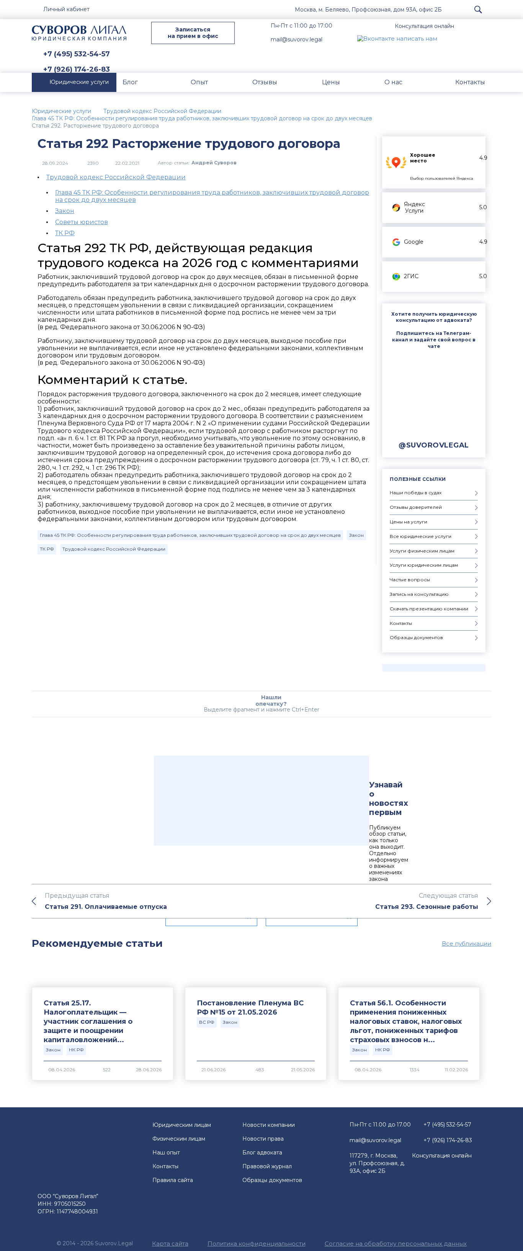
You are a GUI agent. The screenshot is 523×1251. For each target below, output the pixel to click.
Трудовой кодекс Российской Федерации (116, 177)
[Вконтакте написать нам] (397, 38)
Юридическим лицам (181, 1124)
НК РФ (76, 1050)
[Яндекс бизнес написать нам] (485, 38)
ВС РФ (206, 1022)
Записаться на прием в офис (193, 32)
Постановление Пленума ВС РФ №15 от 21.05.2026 (250, 1008)
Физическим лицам (178, 1138)
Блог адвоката (262, 1152)
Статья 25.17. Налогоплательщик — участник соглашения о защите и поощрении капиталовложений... (88, 1021)
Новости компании (268, 1124)
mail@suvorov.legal (296, 39)
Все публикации (466, 943)
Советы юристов (81, 222)
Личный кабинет (66, 9)
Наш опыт (166, 1152)
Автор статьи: (197, 163)
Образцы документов (272, 1180)
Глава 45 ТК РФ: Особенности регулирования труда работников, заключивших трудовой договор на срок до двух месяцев (190, 535)
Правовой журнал (267, 1166)
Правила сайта (172, 1180)
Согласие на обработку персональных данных (396, 1243)
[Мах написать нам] (449, 38)
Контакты (165, 1166)
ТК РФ (65, 233)
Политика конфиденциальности (257, 1243)
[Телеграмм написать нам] (467, 38)
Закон (64, 211)
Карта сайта (170, 1243)
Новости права (263, 1138)
